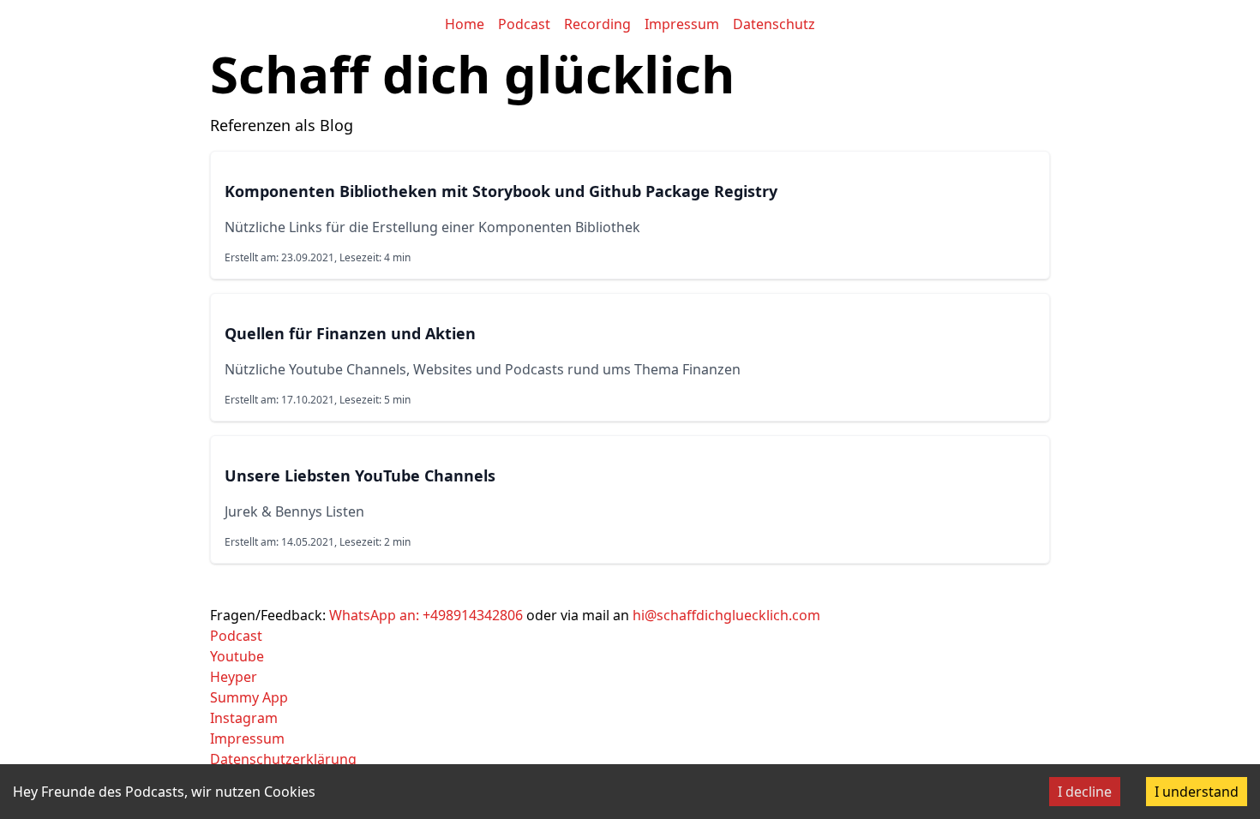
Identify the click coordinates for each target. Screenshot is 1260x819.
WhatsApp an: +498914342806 (426, 615)
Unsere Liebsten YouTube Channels (360, 475)
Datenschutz (774, 24)
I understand (1197, 791)
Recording (597, 24)
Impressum (682, 24)
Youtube (237, 656)
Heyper (233, 676)
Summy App (249, 697)
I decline (1085, 791)
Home (464, 24)
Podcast (524, 24)
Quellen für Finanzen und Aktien (350, 333)
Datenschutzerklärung (283, 759)
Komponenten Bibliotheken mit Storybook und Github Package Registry (501, 191)
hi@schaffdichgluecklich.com (726, 615)
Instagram (244, 717)
